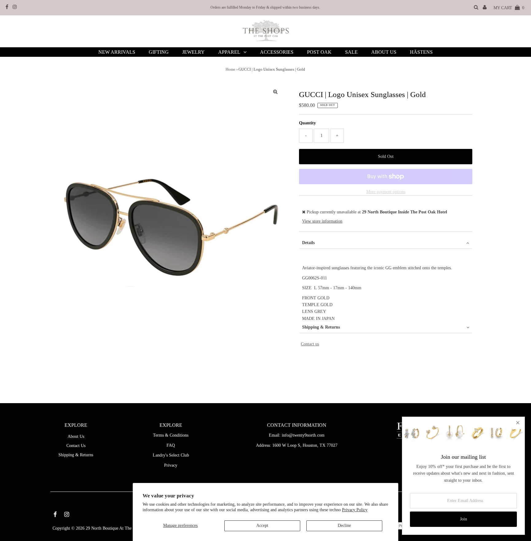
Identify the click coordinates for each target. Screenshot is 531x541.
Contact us (310, 344)
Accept (262, 525)
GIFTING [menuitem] (159, 52)
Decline (344, 525)
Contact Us (75, 445)
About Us (76, 436)
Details (308, 242)
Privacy (170, 465)
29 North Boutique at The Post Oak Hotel (122, 528)
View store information (322, 221)
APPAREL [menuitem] (229, 52)
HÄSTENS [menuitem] (421, 52)
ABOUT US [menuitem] (383, 52)
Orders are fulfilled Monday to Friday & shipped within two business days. (265, 7)
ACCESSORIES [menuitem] (276, 52)
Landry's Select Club (171, 455)
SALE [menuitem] (351, 52)
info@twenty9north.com (303, 435)
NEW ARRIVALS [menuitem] (116, 52)
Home (230, 69)
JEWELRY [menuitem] (193, 52)
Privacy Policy (355, 510)
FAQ (171, 445)
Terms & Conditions (170, 435)
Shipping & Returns (321, 327)
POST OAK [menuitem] (319, 52)
